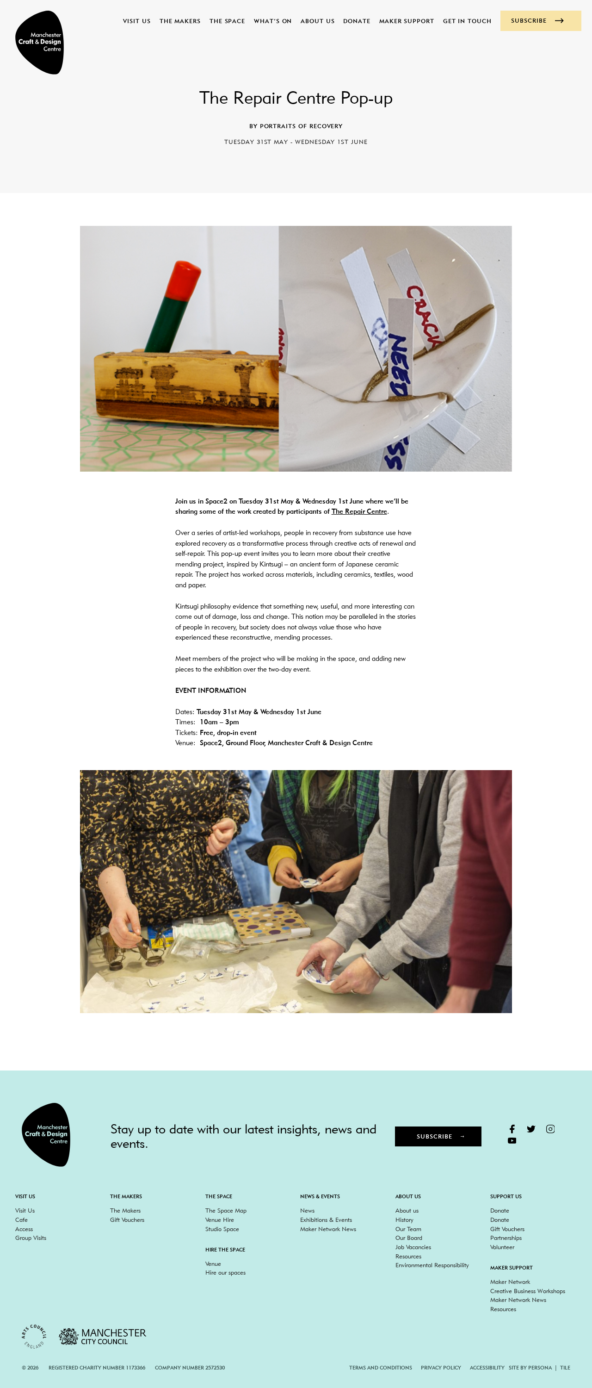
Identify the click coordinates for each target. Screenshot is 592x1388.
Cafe (21, 1219)
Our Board (408, 1237)
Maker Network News (328, 1228)
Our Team (408, 1228)
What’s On (273, 21)
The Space (227, 21)
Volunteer (502, 1247)
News (307, 1210)
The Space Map (226, 1210)
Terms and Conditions (380, 1367)
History (404, 1219)
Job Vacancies (413, 1247)
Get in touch (467, 21)
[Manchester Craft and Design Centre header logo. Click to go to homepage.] (35, 43)
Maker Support (406, 21)
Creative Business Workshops (527, 1291)
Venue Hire (219, 1219)
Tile (565, 1367)
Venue (213, 1263)
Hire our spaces (225, 1272)
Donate (356, 21)
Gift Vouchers (127, 1219)
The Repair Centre (359, 511)
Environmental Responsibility (432, 1265)
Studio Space (222, 1228)
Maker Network (510, 1281)
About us (318, 21)
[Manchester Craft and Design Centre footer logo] (46, 1135)
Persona (540, 1367)
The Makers (180, 21)
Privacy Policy (441, 1367)
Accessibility (487, 1367)
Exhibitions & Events (326, 1219)
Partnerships (506, 1237)
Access (24, 1228)
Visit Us (137, 21)
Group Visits (30, 1237)
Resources (408, 1256)
